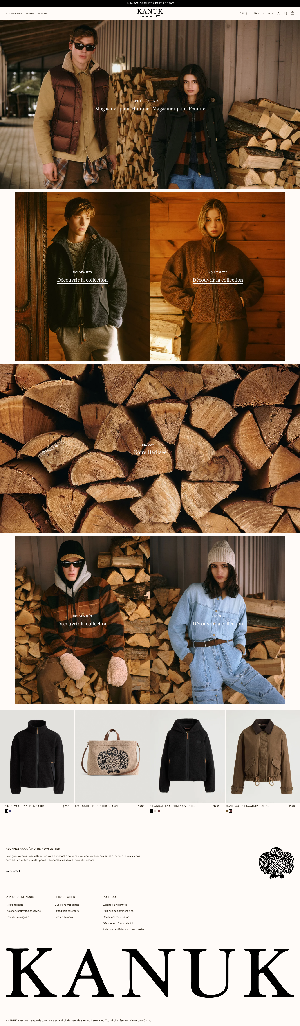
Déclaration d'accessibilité (118, 923)
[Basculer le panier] (292, 13)
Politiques (111, 897)
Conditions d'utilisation (116, 917)
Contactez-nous (64, 917)
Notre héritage (14, 904)
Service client (66, 897)
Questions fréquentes (67, 904)
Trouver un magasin (17, 917)
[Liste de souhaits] (278, 13)
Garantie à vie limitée (115, 904)
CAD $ (243, 13)
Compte (268, 13)
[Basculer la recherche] (285, 13)
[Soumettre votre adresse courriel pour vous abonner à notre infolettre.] (147, 871)
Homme (42, 13)
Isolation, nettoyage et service (23, 911)
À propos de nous (20, 897)
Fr (255, 13)
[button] (6, 811)
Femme (30, 13)
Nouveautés (14, 13)
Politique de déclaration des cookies (123, 929)
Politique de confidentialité (118, 911)
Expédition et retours (67, 911)
